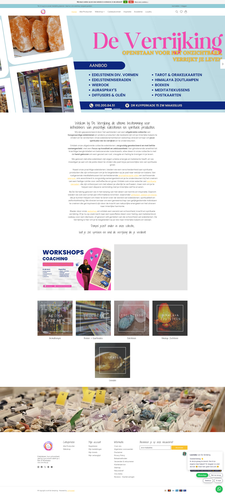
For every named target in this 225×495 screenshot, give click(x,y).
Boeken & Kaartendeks (93, 338)
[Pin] (184, 491)
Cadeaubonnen (114, 12)
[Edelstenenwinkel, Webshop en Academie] (43, 12)
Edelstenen (131, 338)
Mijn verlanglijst (95, 455)
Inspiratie (127, 12)
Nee (131, 2)
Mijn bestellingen (95, 449)
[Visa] (173, 491)
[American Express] (177, 491)
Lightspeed (71, 490)
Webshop (67, 449)
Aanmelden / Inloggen (179, 6)
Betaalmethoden (120, 458)
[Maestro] (180, 491)
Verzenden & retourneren (124, 461)
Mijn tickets (93, 452)
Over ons (117, 446)
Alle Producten (85, 12)
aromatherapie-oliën (128, 175)
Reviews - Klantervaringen (124, 477)
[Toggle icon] (176, 12)
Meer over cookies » (141, 2)
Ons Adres (118, 474)
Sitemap (117, 468)
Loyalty (148, 12)
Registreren (93, 446)
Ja (125, 2)
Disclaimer (118, 452)
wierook (72, 178)
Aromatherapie (55, 338)
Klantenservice (120, 465)
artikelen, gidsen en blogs (144, 194)
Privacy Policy (119, 455)
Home (74, 12)
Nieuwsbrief (119, 471)
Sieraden (112, 380)
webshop (92, 211)
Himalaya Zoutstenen (170, 338)
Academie (138, 12)
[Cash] (165, 491)
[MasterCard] (169, 491)
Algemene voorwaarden (123, 449)
